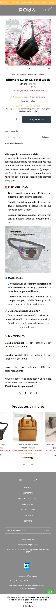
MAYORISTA (28, 487)
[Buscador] (44, 10)
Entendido (28, 606)
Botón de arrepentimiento (28, 588)
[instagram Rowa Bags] (20, 480)
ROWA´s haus (28, 515)
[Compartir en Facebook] (25, 393)
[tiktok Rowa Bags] (35, 480)
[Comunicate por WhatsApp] (50, 592)
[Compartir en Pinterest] (36, 393)
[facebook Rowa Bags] (28, 480)
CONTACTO (28, 521)
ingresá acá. (43, 585)
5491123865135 (28, 540)
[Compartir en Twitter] (31, 393)
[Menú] (7, 10)
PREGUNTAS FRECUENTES (28, 499)
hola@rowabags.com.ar (28, 544)
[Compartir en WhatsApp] (20, 393)
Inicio (13, 75)
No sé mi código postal (14, 143)
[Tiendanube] (28, 576)
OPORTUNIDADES (21, 75)
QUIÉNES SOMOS (28, 504)
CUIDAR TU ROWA (28, 510)
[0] (49, 10)
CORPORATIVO (28, 493)
